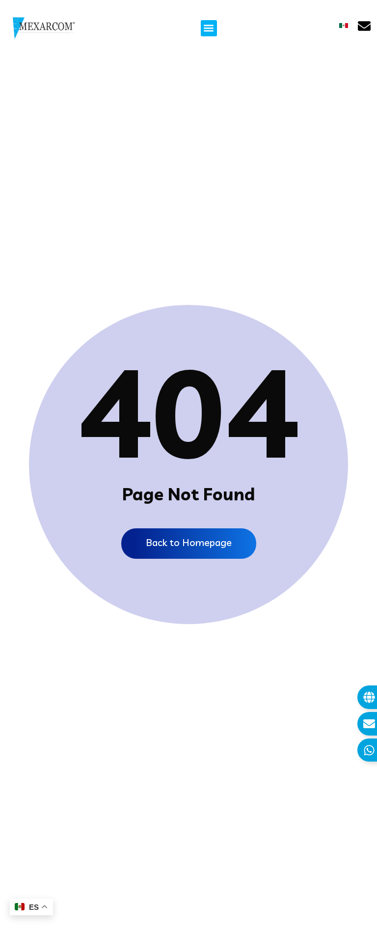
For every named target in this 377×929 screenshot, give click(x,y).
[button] (209, 28)
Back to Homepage (189, 542)
